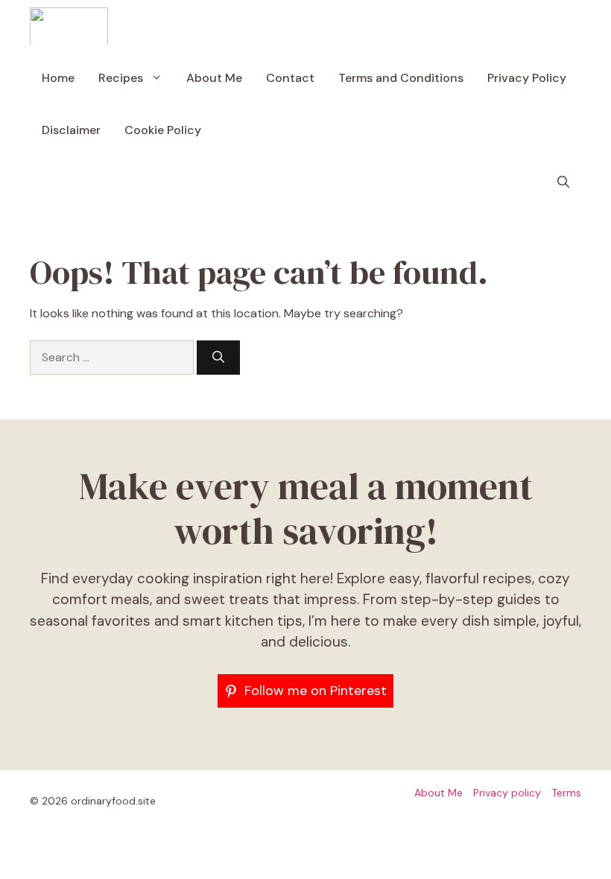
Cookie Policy (162, 130)
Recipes (120, 78)
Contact (290, 78)
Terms (566, 792)
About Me (214, 78)
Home (58, 78)
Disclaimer (71, 130)
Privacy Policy (526, 78)
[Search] (218, 357)
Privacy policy (507, 792)
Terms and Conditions (400, 78)
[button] (563, 182)
